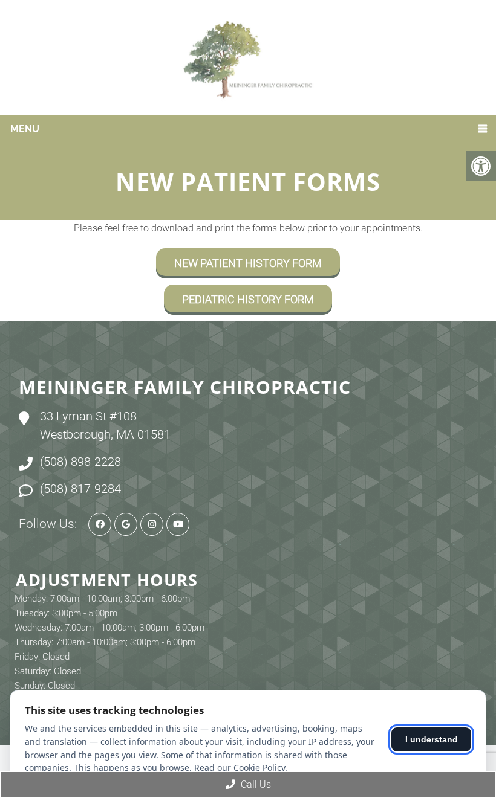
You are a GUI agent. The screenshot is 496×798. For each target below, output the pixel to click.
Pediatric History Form (248, 299)
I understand (431, 739)
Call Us (254, 784)
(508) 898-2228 (80, 461)
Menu (24, 129)
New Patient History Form (248, 263)
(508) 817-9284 (80, 488)
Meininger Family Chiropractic (185, 387)
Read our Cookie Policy (239, 767)
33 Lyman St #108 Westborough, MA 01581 (105, 425)
